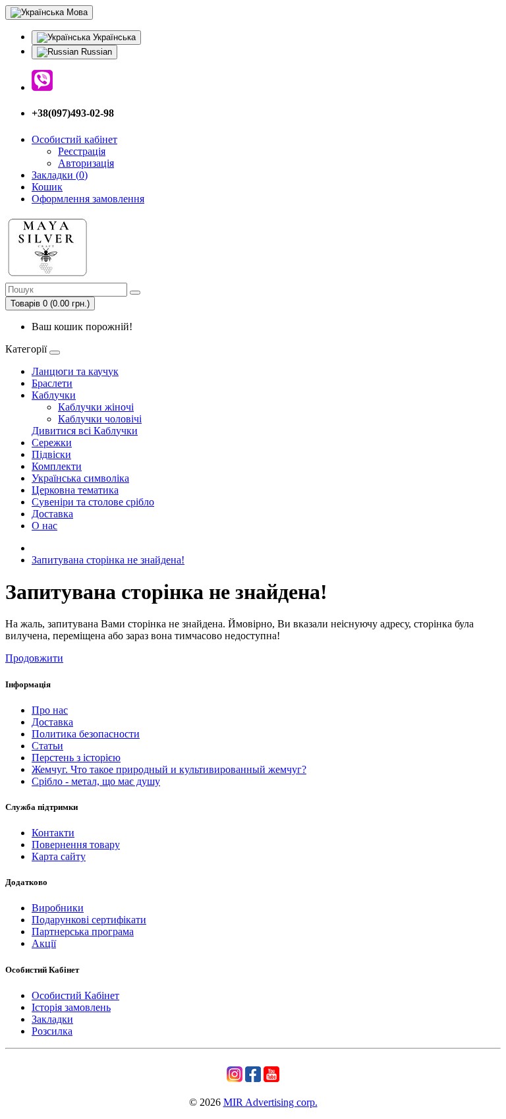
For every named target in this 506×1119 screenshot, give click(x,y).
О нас (44, 525)
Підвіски (51, 454)
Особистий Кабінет (75, 995)
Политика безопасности (86, 733)
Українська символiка (80, 478)
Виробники (58, 907)
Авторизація (86, 163)
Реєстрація (81, 151)
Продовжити (34, 658)
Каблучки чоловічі (100, 418)
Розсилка (52, 1031)
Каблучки (54, 395)
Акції (44, 943)
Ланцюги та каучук (75, 371)
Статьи (47, 745)
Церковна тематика (75, 490)
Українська (113, 37)
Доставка (52, 513)
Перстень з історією (76, 757)
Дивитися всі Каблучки (85, 430)
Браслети (52, 383)
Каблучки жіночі (96, 407)
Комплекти (57, 466)
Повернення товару (76, 844)
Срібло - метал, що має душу (96, 781)
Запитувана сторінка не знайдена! (108, 559)
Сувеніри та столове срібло (93, 501)
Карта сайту (59, 856)
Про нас (50, 710)
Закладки (52, 1019)
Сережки (52, 442)
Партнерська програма (83, 931)
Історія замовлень (71, 1007)
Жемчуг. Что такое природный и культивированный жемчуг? (169, 769)
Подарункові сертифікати (89, 919)
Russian (95, 52)
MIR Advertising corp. (270, 1102)
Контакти (53, 832)
